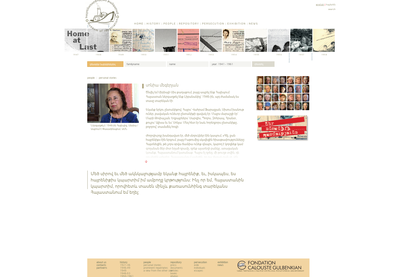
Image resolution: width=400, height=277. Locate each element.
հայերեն (331, 4)
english (320, 4)
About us (101, 262)
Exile (196, 265)
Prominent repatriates (156, 267)
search (332, 9)
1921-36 (125, 265)
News (253, 23)
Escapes (198, 270)
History (153, 23)
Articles (174, 270)
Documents (176, 267)
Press (173, 265)
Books (173, 273)
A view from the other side (158, 270)
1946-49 (125, 267)
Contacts (101, 265)
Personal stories (107, 77)
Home (139, 23)
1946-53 (125, 273)
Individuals (199, 267)
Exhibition (236, 23)
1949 (123, 270)
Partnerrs (102, 267)
